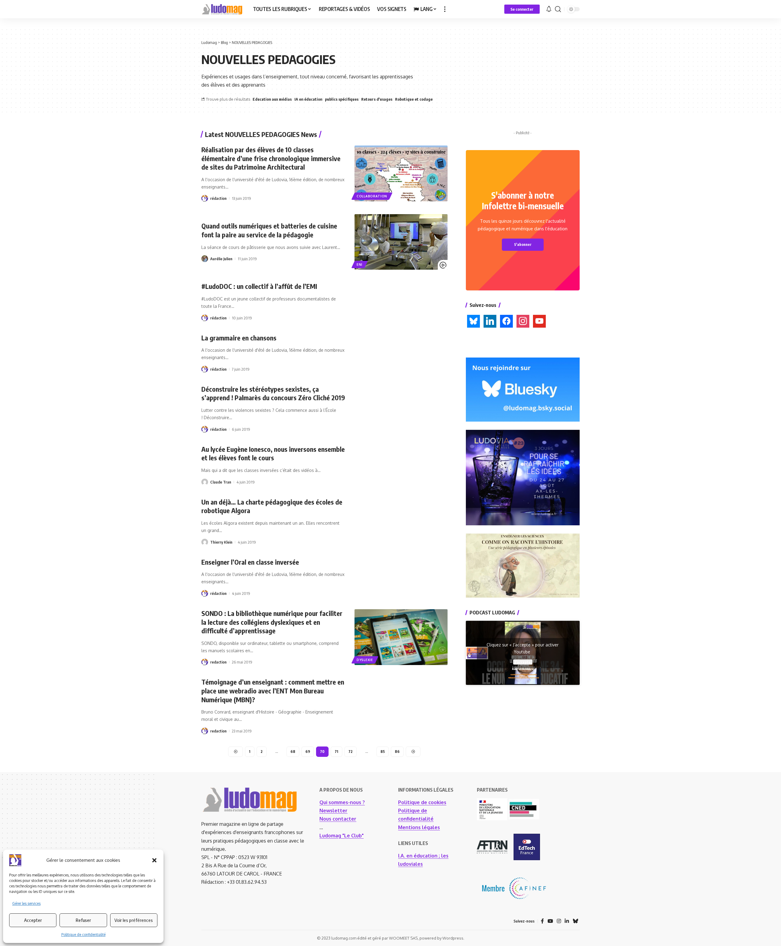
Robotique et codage (414, 99)
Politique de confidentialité (83, 934)
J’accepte (523, 662)
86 (397, 751)
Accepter (33, 920)
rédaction (218, 198)
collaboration (372, 196)
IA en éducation (308, 99)
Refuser (83, 920)
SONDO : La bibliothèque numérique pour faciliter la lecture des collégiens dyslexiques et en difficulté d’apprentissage (271, 622)
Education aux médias (272, 99)
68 (292, 751)
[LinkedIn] (490, 321)
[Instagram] (522, 321)
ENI (359, 264)
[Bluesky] (473, 321)
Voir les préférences (133, 920)
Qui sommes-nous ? (342, 802)
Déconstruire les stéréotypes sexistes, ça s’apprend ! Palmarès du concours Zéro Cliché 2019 (273, 393)
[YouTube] (550, 921)
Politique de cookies (422, 802)
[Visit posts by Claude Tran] (204, 482)
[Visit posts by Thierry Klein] (204, 542)
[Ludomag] (222, 9)
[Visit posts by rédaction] (204, 198)
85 (382, 751)
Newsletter (333, 811)
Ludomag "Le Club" (341, 836)
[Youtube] (539, 321)
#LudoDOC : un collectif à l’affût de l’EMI (259, 286)
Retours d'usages (376, 99)
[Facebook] (506, 321)
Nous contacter (337, 819)
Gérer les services (26, 903)
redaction (218, 662)
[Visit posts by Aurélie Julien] (204, 258)
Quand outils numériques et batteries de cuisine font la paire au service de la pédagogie (269, 230)
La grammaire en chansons (238, 337)
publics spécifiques (341, 99)
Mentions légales (419, 827)
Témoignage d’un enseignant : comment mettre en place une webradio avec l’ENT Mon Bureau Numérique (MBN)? (272, 690)
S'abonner (522, 244)
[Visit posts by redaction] (204, 662)
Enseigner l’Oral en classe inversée (250, 562)
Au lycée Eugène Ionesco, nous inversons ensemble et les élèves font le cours (273, 453)
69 (307, 751)
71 (336, 751)
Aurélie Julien (221, 258)
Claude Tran (220, 482)
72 (350, 751)
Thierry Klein (221, 542)
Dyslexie (365, 660)
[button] (154, 860)
